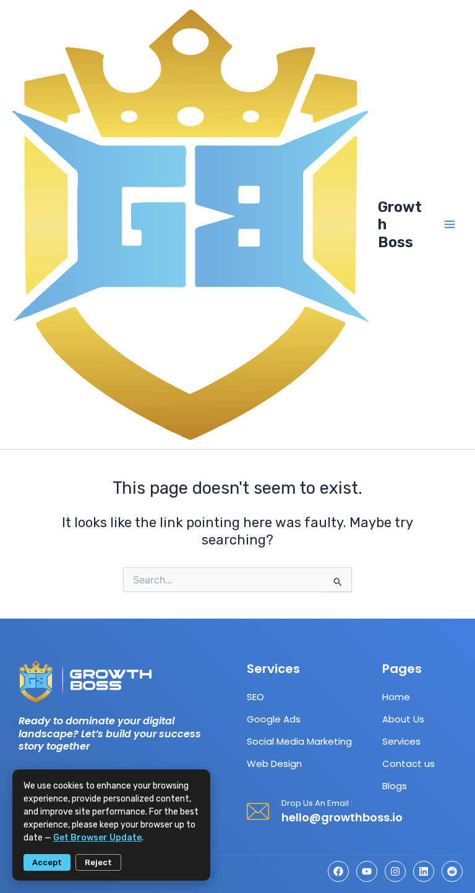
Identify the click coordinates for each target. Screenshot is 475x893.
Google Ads (274, 719)
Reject (98, 862)
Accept (47, 862)
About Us (403, 719)
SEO (255, 696)
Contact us (408, 763)
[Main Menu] (450, 224)
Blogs (394, 785)
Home (396, 696)
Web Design (274, 763)
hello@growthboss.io (342, 817)
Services (401, 741)
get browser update (97, 837)
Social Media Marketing (299, 741)
